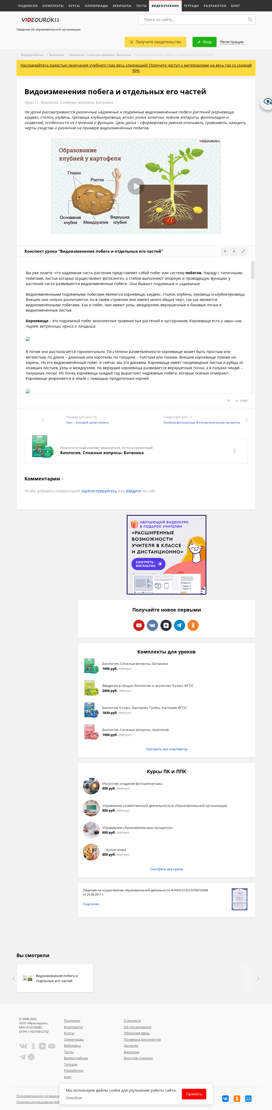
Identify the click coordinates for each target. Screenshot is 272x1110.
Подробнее (91, 904)
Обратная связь (137, 1033)
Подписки (28, 6)
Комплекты (53, 6)
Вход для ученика (138, 1058)
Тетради (191, 6)
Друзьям (131, 1045)
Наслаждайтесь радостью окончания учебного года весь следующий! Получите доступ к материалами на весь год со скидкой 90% (136, 68)
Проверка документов (142, 1039)
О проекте (132, 1020)
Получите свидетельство (158, 41)
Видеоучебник (165, 6)
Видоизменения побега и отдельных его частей (57, 978)
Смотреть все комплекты (167, 749)
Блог (235, 6)
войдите (133, 490)
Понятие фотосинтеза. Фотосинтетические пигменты (202, 422)
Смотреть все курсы (166, 869)
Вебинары (122, 6)
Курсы (74, 6)
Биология (56, 55)
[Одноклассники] (237, 1098)
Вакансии (131, 1051)
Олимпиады (96, 6)
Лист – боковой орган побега (87, 422)
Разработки (215, 6)
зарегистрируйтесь (99, 490)
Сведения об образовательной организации (48, 29)
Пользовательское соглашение (38, 1096)
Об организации (137, 1027)
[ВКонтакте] (225, 1098)
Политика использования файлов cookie (45, 1102)
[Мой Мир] (248, 1098)
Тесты (141, 6)
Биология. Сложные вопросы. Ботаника (100, 55)
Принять (194, 1093)
